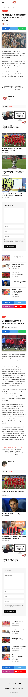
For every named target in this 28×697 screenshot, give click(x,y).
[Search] (25, 2)
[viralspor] (14, 2)
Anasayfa (4, 7)
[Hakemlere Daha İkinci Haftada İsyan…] (6, 267)
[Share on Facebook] (6, 28)
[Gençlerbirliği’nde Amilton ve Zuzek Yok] (14, 343)
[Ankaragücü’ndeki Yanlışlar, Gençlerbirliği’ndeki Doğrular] (14, 117)
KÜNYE (15, 688)
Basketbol (5, 11)
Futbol (4, 317)
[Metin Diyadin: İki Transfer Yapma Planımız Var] (6, 283)
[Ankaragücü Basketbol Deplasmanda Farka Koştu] (14, 40)
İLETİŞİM (20, 688)
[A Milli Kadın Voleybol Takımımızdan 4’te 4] (6, 258)
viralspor (7, 24)
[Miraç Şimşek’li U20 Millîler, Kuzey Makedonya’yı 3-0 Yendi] (14, 140)
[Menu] (3, 2)
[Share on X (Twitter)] (14, 28)
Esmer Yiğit (7, 327)
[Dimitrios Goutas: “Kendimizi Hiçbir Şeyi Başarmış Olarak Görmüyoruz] (6, 292)
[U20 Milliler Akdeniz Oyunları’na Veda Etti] (6, 275)
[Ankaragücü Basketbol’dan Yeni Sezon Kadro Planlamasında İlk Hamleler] (14, 185)
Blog (8, 7)
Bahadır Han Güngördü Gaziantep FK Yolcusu (20, 88)
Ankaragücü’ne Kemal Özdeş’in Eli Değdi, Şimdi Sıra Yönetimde (7, 451)
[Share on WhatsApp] (22, 28)
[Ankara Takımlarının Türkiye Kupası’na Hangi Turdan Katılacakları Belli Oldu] (14, 162)
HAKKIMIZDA (8, 688)
